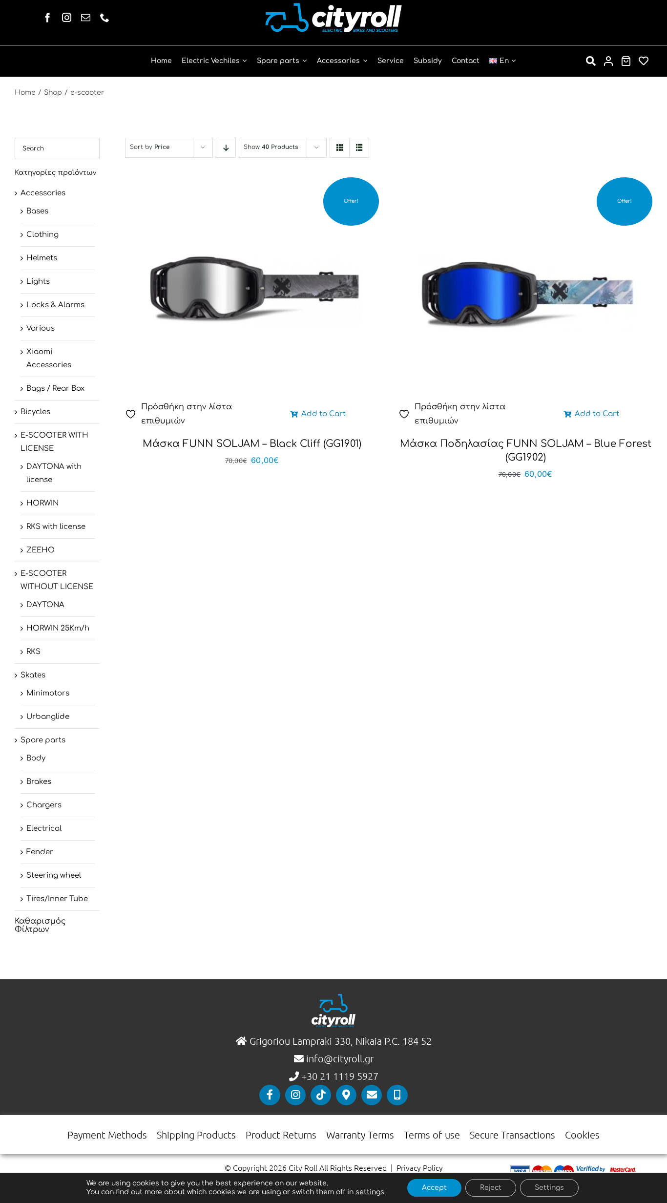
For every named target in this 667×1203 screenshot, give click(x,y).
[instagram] (66, 17)
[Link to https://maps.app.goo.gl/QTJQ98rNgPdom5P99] (346, 1095)
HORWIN (42, 503)
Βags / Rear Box (55, 388)
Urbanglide (47, 717)
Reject (490, 1187)
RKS (33, 652)
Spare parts (43, 740)
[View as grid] (339, 147)
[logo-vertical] (333, 997)
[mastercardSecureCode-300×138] (622, 1169)
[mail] (85, 17)
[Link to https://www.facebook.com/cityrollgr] (269, 1095)
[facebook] (47, 17)
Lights (38, 281)
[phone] (104, 17)
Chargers (44, 805)
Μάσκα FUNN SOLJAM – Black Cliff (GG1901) (252, 443)
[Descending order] (225, 147)
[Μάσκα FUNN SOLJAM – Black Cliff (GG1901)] (252, 291)
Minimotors (47, 693)
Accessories (43, 193)
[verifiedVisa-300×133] (590, 1169)
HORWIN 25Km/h (57, 628)
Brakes (38, 782)
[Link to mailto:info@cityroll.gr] (371, 1095)
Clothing (42, 235)
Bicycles (35, 412)
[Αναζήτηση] (591, 61)
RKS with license (55, 527)
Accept (434, 1187)
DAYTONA (45, 605)
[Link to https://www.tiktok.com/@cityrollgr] (321, 1095)
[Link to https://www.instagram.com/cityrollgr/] (295, 1095)
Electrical (44, 828)
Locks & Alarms (55, 305)
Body (35, 758)
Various (40, 328)
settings (369, 1192)
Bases (37, 211)
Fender (39, 852)
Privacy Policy (419, 1167)
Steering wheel (53, 875)
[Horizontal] (333, 6)
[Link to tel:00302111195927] (397, 1095)
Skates (33, 675)
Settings (549, 1187)
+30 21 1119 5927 (339, 1076)
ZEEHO (40, 550)
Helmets (41, 258)
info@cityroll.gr (339, 1058)
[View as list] (359, 147)
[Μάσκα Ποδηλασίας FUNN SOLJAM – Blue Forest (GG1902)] (525, 291)
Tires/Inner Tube (57, 899)
